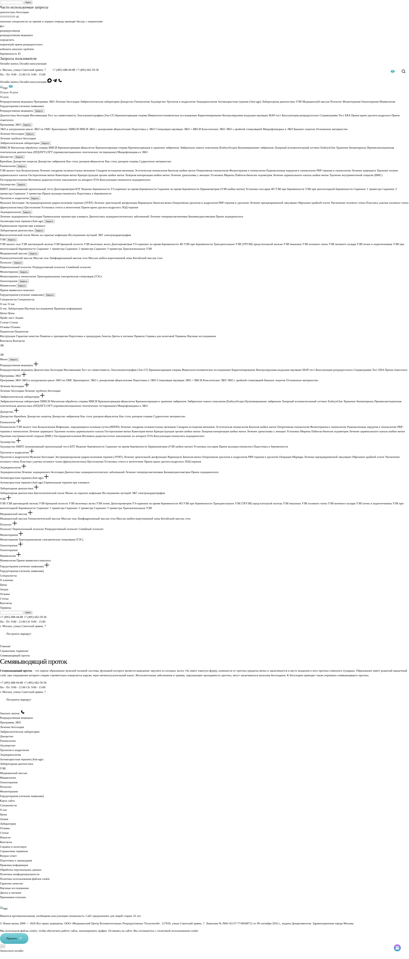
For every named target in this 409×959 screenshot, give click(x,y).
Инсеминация (38, 115)
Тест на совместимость (62, 115)
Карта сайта (7, 800)
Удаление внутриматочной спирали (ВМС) (355, 175)
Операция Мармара (291, 456)
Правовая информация (68, 308)
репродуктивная (10, 30)
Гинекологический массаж (16, 258)
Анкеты (106, 336)
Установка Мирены (222, 175)
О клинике (6, 580)
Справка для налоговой (159, 336)
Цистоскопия (32, 207)
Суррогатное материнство (155, 161)
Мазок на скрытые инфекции (49, 235)
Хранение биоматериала (351, 147)
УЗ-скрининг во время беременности (134, 189)
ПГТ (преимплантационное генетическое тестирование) (82, 152)
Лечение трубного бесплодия (18, 138)
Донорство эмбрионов (52, 161)
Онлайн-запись (9, 63)
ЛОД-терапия (130, 207)
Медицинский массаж (315, 101)
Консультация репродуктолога (300, 115)
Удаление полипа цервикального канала (79, 431)
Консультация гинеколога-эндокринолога (125, 179)
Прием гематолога (396, 369)
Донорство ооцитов (25, 161)
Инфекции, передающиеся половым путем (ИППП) (88, 426)
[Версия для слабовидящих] (392, 72)
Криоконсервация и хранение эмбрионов (153, 147)
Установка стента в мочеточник (61, 207)
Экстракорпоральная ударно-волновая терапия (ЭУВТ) (59, 202)
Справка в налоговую (13, 846)
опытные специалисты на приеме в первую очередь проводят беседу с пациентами (51, 21)
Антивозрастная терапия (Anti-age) (239, 101)
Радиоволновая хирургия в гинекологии (291, 170)
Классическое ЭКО (213, 129)
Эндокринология (206, 101)
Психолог (336, 101)
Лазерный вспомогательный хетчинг (297, 147)
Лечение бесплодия (67, 101)
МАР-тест (275, 115)
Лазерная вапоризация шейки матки (147, 175)
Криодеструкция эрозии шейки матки (101, 175)
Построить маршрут (18, 633)
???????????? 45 (9, 16)
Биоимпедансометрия (201, 216)
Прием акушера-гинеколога (59, 193)
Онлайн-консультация (32, 63)
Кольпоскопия (30, 170)
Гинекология (142, 101)
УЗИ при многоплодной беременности (329, 189)
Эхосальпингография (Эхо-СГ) (96, 115)
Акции (19, 317)
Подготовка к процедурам (85, 336)
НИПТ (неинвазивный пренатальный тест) (26, 189)
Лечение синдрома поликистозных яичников (67, 170)
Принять (11, 938)
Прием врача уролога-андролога (371, 115)
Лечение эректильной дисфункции (115, 202)
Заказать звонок (10, 713)
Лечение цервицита (364, 170)
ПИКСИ (74, 129)
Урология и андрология (181, 101)
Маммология (387, 101)
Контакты (6, 603)
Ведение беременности (95, 189)
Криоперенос (60, 129)
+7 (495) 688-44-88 (63, 69)
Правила (139, 336)
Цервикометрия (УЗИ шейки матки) (222, 189)
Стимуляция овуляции (169, 129)
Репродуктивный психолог (48, 267)
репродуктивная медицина (16, 35)
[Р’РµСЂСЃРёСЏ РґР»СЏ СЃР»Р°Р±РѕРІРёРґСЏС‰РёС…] (10, 87)
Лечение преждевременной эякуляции (273, 202)
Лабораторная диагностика (278, 101)
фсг (2, 26)
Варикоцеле (145, 202)
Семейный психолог (78, 267)
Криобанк (6, 161)
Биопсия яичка (162, 202)
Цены (3, 584)
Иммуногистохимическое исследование (172, 115)
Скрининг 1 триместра (368, 189)
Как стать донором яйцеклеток (85, 161)
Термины (180, 336)
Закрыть (39, 111)
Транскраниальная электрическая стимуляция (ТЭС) (69, 276)
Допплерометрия (64, 189)
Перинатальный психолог (16, 267)
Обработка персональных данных (21, 869)
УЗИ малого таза (10, 170)
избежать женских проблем (17, 49)
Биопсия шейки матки (182, 170)
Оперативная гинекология (212, 170)
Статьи (4, 598)
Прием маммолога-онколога (17, 290)
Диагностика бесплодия (14, 115)
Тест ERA (344, 115)
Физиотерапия (351, 101)
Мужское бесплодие (12, 202)
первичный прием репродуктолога (21, 44)
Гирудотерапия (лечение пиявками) (22, 106)
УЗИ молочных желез (97, 244)
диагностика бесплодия (14, 12)
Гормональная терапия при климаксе (65, 216)
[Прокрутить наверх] (2, 946)
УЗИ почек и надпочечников (374, 244)
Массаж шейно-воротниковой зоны (110, 258)
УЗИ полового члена (315, 244)
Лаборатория (16, 308)
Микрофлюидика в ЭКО (278, 129)
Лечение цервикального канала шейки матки (301, 175)
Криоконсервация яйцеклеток (76, 147)
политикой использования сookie (177, 930)
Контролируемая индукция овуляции (245, 115)
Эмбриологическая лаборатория (99, 101)
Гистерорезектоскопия (13, 179)
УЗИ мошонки (292, 244)
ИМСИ (84, 129)
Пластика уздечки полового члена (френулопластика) (53, 461)
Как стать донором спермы (121, 161)
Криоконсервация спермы (131, 115)
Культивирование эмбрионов (256, 147)
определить (7, 39)
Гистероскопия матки (41, 175)
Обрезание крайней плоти (314, 202)
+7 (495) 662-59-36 (87, 69)
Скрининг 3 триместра (27, 193)
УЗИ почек (103, 503)
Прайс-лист (7, 317)
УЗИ (298, 101)
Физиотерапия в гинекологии (247, 170)
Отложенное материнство (332, 129)
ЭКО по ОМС (42, 129)
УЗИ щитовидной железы (37, 244)
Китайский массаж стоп (147, 258)
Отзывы (5, 594)
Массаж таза (41, 258)
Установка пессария (258, 189)
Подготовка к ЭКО (143, 129)
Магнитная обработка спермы (29, 147)
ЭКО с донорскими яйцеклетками (110, 129)
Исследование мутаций (82, 235)
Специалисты (8, 575)
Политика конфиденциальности (19, 874)
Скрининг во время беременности (178, 189)
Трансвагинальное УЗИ (137, 248)
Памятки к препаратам (54, 336)
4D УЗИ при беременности (287, 189)
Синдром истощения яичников (115, 170)
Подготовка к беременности (94, 193)
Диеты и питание (122, 336)
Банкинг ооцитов (304, 129)
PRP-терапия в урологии (234, 202)
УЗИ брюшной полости (68, 244)
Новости (5, 837)
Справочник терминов (14, 851)
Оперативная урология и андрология (195, 202)
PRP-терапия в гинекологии (333, 170)
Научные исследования (38, 308)
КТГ (78, 189)
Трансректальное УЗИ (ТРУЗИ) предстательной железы (248, 244)
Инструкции (7, 336)
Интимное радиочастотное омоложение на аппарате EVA (63, 179)
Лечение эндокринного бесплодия (21, 216)
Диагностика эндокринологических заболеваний (119, 216)
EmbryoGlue (327, 147)
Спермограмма (329, 115)
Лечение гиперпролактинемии (169, 216)
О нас (3, 308)
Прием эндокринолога (229, 216)
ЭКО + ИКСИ (192, 129)
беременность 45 (10, 53)
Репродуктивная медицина (16, 101)
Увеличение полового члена (348, 202)
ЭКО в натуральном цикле (16, 129)
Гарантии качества (27, 336)
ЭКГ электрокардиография (114, 235)
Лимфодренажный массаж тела (68, 258)
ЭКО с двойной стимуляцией (244, 129)
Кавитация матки (66, 175)
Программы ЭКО (44, 101)
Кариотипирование (210, 115)
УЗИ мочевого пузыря (342, 244)
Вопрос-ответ (8, 855)
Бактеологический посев (15, 235)
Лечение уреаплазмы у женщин (190, 175)
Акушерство (158, 101)
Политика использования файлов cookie (25, 878)
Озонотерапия (370, 101)
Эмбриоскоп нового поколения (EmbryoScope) (208, 147)
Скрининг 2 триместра (79, 248)
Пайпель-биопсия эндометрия (253, 175)
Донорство (126, 101)
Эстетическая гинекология (151, 170)
